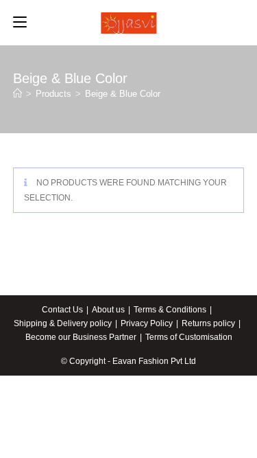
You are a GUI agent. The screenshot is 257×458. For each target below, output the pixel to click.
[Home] (17, 94)
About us (108, 309)
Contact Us (62, 309)
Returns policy (208, 323)
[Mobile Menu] (20, 22)
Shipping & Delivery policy (63, 323)
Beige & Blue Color (122, 94)
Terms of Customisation (188, 337)
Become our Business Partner (80, 337)
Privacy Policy (147, 323)
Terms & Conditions (170, 309)
